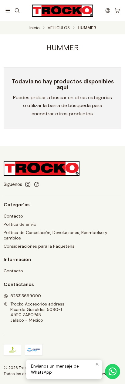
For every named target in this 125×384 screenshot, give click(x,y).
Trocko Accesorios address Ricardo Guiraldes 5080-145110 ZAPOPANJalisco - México (37, 312)
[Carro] (117, 10)
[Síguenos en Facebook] (37, 184)
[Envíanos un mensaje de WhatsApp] (112, 371)
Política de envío (20, 224)
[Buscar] (17, 10)
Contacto (13, 216)
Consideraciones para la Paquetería (39, 246)
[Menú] (8, 10)
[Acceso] (108, 10)
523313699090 (25, 295)
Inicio (34, 28)
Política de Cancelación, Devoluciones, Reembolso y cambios (55, 235)
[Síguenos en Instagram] (28, 184)
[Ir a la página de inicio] (62, 11)
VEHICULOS (59, 28)
